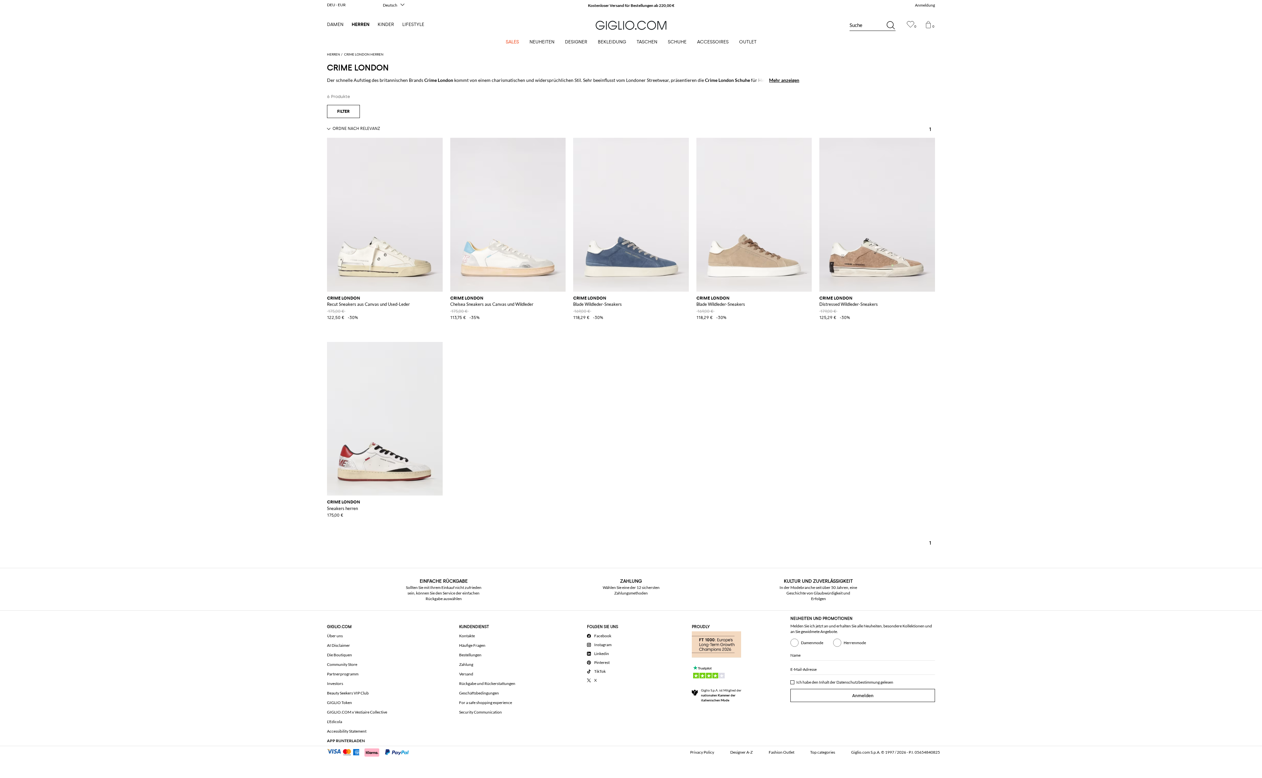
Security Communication (480, 712)
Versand (466, 673)
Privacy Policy (702, 752)
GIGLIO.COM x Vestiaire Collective (357, 712)
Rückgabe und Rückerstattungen (487, 683)
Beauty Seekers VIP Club (348, 693)
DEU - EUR (336, 4)
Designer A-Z (741, 752)
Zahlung (466, 664)
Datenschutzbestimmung (858, 682)
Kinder (386, 24)
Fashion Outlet (781, 752)
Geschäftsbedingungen (479, 693)
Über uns (335, 635)
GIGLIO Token (339, 702)
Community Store (342, 664)
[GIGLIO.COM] (631, 25)
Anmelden (863, 695)
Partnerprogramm (343, 673)
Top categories (822, 752)
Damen (335, 24)
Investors (335, 683)
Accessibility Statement (346, 731)
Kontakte (467, 635)
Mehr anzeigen (784, 80)
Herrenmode (855, 642)
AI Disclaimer (338, 645)
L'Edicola (334, 721)
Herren (360, 24)
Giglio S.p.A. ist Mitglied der (721, 695)
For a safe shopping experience (485, 702)
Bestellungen (470, 654)
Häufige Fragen (472, 645)
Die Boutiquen (339, 654)
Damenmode (812, 642)
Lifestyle (413, 24)
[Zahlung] (371, 751)
